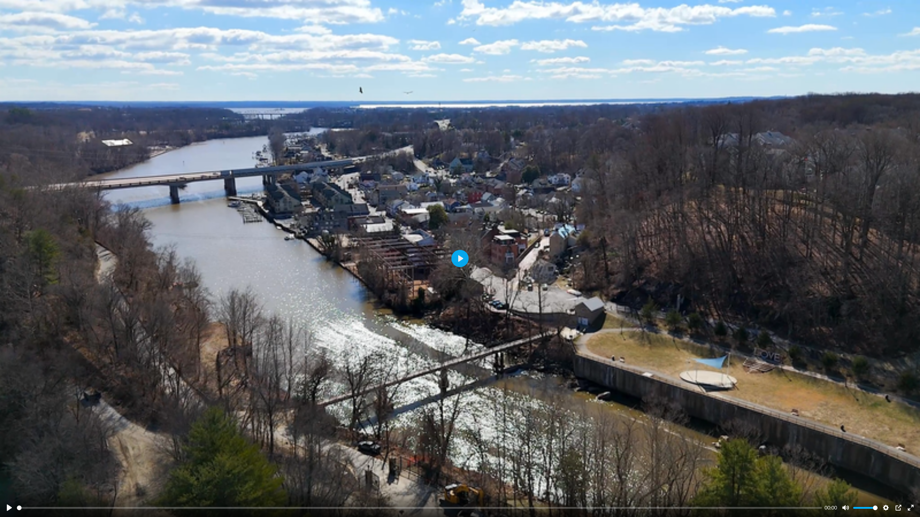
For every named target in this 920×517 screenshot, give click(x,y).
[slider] (419, 507)
